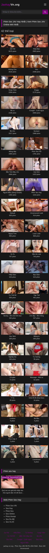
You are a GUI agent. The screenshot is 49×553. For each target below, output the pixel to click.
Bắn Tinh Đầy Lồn (25, 536)
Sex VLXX (10, 522)
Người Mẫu (25, 543)
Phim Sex (10, 511)
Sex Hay (9, 508)
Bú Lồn (39, 536)
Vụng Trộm (41, 532)
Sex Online (10, 514)
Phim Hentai (11, 516)
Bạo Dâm (39, 539)
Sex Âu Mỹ (10, 519)
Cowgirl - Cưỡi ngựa (24, 539)
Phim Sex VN (11, 506)
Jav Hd (6, 532)
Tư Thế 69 (11, 536)
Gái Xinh (9, 539)
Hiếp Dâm (17, 532)
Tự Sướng (29, 532)
